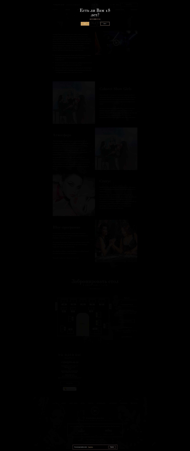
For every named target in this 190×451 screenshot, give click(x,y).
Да (85, 24)
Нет (105, 24)
